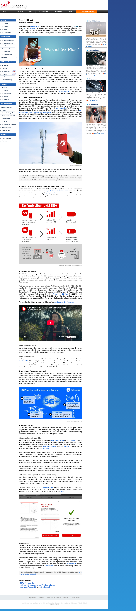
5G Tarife (20, 11)
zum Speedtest (93, 100)
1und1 (4, 77)
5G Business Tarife (7, 54)
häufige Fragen (6, 130)
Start (4, 11)
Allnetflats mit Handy (8, 46)
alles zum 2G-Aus (99, 133)
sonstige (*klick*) (7, 80)
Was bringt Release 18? (28, 587)
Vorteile (4, 110)
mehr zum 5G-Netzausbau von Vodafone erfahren (37, 585)
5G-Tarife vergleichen (27, 583)
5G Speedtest (58, 11)
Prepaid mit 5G (6, 49)
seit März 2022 (35, 27)
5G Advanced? (45, 587)
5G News (4, 29)
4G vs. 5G (4, 121)
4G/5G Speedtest (6, 138)
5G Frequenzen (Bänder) (9, 124)
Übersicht (4, 88)
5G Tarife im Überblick (8, 40)
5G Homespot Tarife (7, 43)
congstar (4, 74)
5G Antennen (5, 99)
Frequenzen (49, 566)
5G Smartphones (6, 93)
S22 (47, 448)
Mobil (73, 440)
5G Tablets (5, 96)
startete (32, 29)
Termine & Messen (62, 597)
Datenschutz (76, 597)
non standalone (61, 108)
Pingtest (4, 141)
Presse (41, 597)
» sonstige (4, 57)
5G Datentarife (6, 51)
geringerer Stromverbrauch (55, 193)
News (30, 11)
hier (62, 491)
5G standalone (64, 91)
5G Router (5, 90)
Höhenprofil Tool (6, 127)
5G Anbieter (5, 26)
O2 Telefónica (5, 71)
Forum (71, 11)
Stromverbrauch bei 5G (8, 116)
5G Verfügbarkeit (43, 11)
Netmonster (71, 564)
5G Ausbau (5, 23)
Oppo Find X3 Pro (49, 446)
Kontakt (50, 597)
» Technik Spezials (6, 107)
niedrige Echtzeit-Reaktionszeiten (55, 191)
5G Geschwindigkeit (7, 113)
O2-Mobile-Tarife (48, 487)
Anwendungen (6, 118)
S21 (44, 448)
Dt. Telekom (5, 65)
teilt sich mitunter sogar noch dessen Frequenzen (50, 111)
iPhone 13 (67, 446)
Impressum (32, 597)
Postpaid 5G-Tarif (57, 440)
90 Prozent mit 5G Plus (59, 294)
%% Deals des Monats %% (86, 11)
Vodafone (4, 68)
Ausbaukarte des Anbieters (64, 302)
